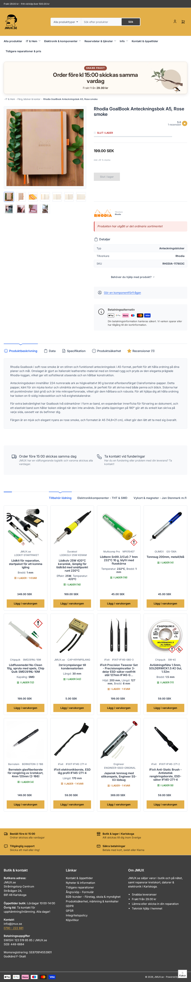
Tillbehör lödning (60, 498)
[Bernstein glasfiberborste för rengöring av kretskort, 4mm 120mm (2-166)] (25, 740)
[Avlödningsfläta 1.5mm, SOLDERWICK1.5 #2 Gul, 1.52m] (165, 635)
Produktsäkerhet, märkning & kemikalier (92, 901)
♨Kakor (182, 974)
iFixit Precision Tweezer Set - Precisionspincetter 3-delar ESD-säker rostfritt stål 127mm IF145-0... (119, 670)
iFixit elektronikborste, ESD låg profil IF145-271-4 (72, 771)
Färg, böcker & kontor (29, 99)
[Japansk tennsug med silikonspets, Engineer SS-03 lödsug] (119, 740)
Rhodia (118, 214)
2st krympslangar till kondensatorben (72, 666)
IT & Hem (31, 41)
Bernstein (13, 764)
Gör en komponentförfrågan (122, 292)
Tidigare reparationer (80, 887)
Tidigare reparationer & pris (23, 51)
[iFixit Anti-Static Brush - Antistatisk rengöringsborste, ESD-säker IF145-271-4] (165, 740)
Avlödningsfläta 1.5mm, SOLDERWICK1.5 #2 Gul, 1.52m (165, 668)
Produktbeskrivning (23, 351)
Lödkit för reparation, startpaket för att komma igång (25, 564)
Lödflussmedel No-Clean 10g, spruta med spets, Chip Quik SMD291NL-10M (25, 668)
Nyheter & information (80, 882)
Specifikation (76, 351)
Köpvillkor (72, 920)
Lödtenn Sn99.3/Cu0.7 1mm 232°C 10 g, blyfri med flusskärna (119, 560)
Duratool (72, 551)
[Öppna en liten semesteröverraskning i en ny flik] (165, 78)
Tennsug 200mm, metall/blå (165, 557)
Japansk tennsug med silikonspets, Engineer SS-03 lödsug (119, 776)
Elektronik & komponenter (61, 41)
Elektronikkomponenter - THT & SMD (102, 498)
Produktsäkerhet (109, 351)
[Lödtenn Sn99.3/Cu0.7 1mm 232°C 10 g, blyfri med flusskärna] (119, 527)
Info (122, 41)
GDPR (70, 906)
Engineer (119, 764)
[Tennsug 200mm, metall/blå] (165, 527)
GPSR (69, 910)
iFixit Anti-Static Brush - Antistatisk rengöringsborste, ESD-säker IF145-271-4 (165, 774)
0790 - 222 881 (13, 928)
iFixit (106, 659)
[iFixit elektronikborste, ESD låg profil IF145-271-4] (72, 740)
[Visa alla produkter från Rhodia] (103, 213)
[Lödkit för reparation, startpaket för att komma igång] (25, 527)
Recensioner (143, 351)
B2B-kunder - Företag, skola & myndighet (93, 896)
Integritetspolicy (76, 915)
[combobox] (110, 22)
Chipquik (15, 659)
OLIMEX (159, 551)
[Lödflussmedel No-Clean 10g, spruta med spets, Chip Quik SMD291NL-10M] (25, 635)
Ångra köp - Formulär (80, 892)
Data (52, 351)
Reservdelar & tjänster (98, 41)
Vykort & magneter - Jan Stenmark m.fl (160, 498)
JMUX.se (25, 551)
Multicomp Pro (111, 551)
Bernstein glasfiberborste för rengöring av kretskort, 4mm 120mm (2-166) (25, 773)
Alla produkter (13, 41)
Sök (130, 21)
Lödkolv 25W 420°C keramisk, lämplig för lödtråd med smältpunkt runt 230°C (72, 565)
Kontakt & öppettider (145, 41)
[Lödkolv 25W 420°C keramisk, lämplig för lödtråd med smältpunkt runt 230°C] (72, 527)
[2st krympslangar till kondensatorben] (72, 635)
